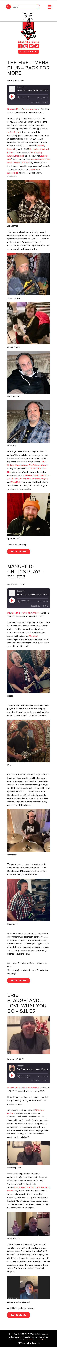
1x (23, 98)
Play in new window (30, 109)
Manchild (11, 149)
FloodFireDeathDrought (36, 478)
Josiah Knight (13, 132)
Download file (13, 109)
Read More (18, 551)
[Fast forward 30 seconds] (28, 97)
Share (45, 102)
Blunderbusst (35, 149)
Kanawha (40, 145)
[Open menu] (49, 6)
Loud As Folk (26, 162)
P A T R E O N (28, 51)
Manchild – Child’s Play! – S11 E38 (25, 572)
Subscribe (35, 102)
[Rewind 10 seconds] (18, 97)
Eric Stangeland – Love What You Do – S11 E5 (26, 1003)
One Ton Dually (17, 478)
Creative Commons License (37, 1340)
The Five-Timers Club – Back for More (28, 68)
